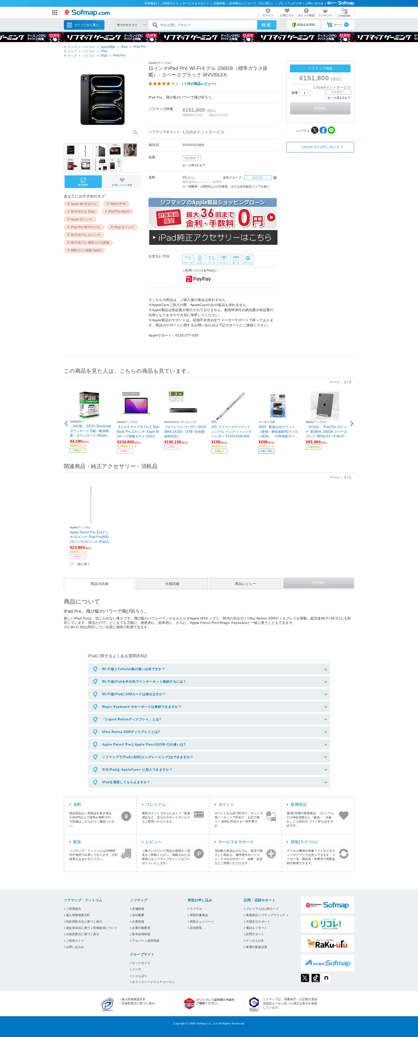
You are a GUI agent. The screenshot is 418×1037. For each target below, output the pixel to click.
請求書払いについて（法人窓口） (251, 3)
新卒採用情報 (141, 934)
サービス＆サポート (195, 3)
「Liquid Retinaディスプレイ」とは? (131, 719)
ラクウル (196, 908)
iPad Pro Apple (118, 211)
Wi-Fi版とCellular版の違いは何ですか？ (133, 669)
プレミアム (156, 804)
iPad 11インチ (124, 227)
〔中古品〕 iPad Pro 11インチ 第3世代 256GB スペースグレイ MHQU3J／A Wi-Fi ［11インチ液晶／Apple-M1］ (326, 431)
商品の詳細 (99, 584)
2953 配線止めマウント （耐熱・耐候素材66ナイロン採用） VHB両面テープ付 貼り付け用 (279, 431)
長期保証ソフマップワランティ (267, 915)
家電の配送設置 (256, 947)
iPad (124, 47)
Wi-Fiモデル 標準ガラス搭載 (90, 242)
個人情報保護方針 (78, 915)
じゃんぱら (139, 975)
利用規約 (151, 3)
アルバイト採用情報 (145, 940)
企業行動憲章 (141, 928)
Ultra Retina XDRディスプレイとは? (131, 732)
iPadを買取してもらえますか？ (126, 782)
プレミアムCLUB (290, 3)
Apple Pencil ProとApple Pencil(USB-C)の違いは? (144, 744)
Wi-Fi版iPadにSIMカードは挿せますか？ (134, 694)
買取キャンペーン (202, 921)
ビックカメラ (141, 963)
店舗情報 (219, 3)
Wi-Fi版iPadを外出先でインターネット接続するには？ (144, 681)
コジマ (136, 969)
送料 (77, 804)
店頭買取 (196, 928)
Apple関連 (108, 47)
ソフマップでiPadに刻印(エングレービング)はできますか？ (148, 757)
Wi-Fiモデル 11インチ (86, 235)
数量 (295, 93)
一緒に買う (82, 564)
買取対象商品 (199, 915)
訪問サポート (255, 934)
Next (351, 423)
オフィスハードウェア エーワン (153, 982)
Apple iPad (118, 203)
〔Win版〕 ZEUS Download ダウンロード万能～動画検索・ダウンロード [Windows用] (91, 430)
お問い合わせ (315, 3)
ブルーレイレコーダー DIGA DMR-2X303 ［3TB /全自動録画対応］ (185, 431)
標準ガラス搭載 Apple (86, 250)
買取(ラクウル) (304, 842)
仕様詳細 (172, 584)
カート (340, 24)
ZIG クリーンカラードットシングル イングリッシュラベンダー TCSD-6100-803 (231, 431)
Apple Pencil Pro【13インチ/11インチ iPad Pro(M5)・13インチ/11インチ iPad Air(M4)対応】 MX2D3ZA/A (91, 536)
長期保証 (299, 804)
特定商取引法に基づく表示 (84, 921)
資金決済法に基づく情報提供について (91, 928)
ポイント (226, 804)
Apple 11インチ (81, 219)
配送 (77, 842)
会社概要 (138, 915)
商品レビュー (245, 584)
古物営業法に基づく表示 (82, 934)
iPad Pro (140, 46)
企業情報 (138, 921)
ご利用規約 (73, 908)
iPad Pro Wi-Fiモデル (85, 227)
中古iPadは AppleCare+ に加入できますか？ (137, 769)
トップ (72, 47)
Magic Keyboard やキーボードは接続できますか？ (142, 707)
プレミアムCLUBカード (262, 908)
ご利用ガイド (170, 3)
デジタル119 (254, 940)
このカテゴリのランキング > (321, 147)
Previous (66, 423)
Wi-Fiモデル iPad (83, 211)
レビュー (154, 842)
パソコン (89, 47)
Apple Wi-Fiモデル (84, 204)
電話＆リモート (256, 928)
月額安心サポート (258, 921)
